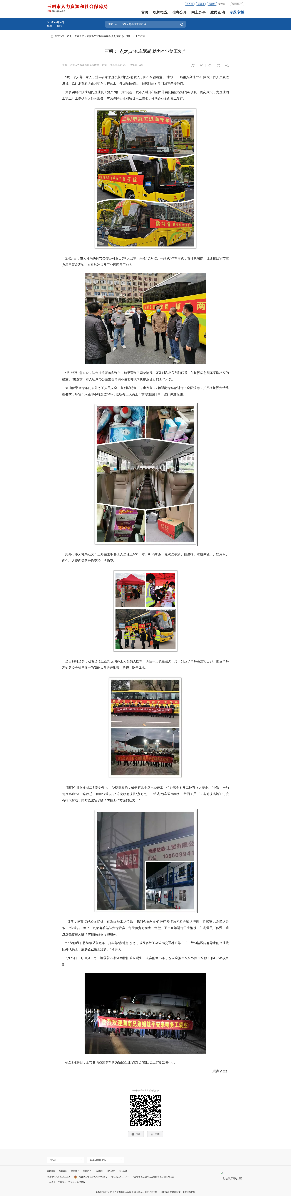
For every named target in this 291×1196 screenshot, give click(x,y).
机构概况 (160, 12)
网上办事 (198, 12)
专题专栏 (236, 12)
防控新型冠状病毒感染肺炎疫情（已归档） (110, 36)
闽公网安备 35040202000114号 (92, 1177)
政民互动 (217, 12)
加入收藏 (123, 1171)
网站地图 (51, 1171)
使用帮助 (63, 1171)
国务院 (189, 4)
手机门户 (87, 1171)
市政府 (212, 4)
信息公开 (179, 12)
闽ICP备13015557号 (120, 1177)
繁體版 (221, 4)
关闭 (157, 1134)
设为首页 (111, 1171)
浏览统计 (99, 1171)
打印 (138, 1134)
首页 (145, 12)
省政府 (201, 4)
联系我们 (75, 1171)
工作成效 (140, 36)
